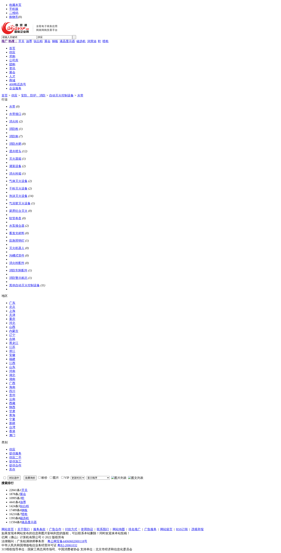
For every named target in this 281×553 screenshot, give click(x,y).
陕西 (12, 407)
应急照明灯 (16, 240)
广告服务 (150, 529)
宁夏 (12, 419)
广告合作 (55, 529)
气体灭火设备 (18, 181)
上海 (12, 311)
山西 (12, 327)
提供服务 (15, 453)
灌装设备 (15, 166)
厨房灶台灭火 (18, 210)
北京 (12, 306)
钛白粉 (38, 41)
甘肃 (12, 411)
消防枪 (13, 128)
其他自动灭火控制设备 (24, 285)
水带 (80, 95)
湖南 (12, 379)
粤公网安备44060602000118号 (67, 541)
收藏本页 (15, 4)
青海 (12, 415)
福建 (12, 359)
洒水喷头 (15, 151)
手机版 (13, 9)
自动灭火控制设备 (61, 95)
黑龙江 (13, 343)
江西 (12, 363)
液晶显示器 (67, 41)
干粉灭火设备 (18, 188)
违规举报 (197, 529)
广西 (12, 383)
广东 (12, 302)
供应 (14, 95)
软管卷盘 (15, 218)
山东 (12, 367)
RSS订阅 (182, 529)
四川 (12, 391)
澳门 (12, 435)
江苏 (12, 347)
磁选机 (81, 41)
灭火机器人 (16, 248)
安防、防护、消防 (33, 95)
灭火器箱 (15, 158)
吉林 (12, 339)
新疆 (12, 423)
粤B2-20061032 (67, 545)
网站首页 (8, 529)
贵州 (12, 395)
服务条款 (39, 529)
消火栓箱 (15, 173)
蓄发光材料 (16, 233)
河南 (12, 371)
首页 (5, 95)
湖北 (12, 375)
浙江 (12, 351)
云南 (12, 399)
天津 (12, 315)
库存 (12, 469)
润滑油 (91, 41)
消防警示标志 (18, 277)
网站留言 (166, 529)
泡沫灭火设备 (18, 196)
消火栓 (13, 121)
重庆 (12, 319)
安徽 (12, 355)
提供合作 (15, 465)
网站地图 (119, 529)
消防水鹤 (15, 143)
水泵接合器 (16, 225)
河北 (12, 323)
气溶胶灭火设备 (20, 203)
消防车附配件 (18, 270)
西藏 (12, 403)
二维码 (13, 13)
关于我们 (23, 529)
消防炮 (13, 136)
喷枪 (105, 41)
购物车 (13, 17)
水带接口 (15, 114)
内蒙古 (13, 331)
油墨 (29, 41)
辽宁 (12, 335)
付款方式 (71, 529)
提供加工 (15, 461)
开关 (21, 41)
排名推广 (134, 529)
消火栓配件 (16, 263)
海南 (12, 387)
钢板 (55, 41)
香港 (12, 431)
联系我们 (103, 529)
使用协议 (87, 529)
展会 (47, 41)
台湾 (12, 427)
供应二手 (15, 457)
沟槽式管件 (16, 255)
